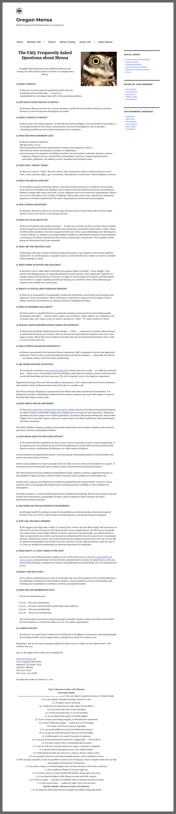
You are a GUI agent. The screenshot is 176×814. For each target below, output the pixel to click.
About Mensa (105, 42)
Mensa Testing (67, 42)
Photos (128, 72)
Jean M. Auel (130, 94)
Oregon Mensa (34, 20)
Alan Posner (130, 119)
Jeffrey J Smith (131, 97)
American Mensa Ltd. (26, 659)
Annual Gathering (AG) (57, 370)
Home (20, 42)
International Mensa (134, 65)
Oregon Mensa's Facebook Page (138, 60)
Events (52, 42)
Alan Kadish (130, 117)
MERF (70, 473)
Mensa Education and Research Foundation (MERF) (50, 409)
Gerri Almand (131, 89)
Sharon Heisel (131, 99)
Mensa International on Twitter (138, 70)
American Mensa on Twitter (136, 67)
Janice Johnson (131, 92)
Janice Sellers (131, 127)
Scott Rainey (130, 129)
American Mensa (132, 62)
